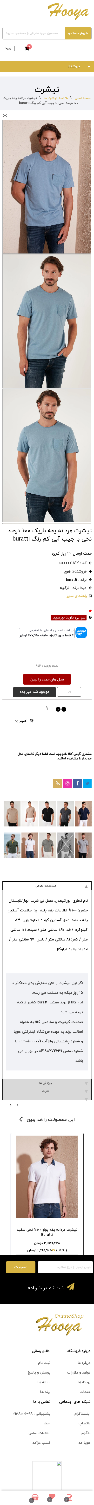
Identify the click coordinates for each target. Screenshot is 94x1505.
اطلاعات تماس (39, 1433)
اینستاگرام (82, 1413)
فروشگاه (74, 66)
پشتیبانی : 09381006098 (31, 1413)
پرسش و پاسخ (39, 1372)
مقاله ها (43, 1382)
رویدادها (84, 1382)
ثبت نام (44, 1363)
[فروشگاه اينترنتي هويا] (68, 11)
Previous (11, 1105)
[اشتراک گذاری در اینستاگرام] (67, 783)
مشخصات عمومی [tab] (45, 886)
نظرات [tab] (45, 1091)
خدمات (85, 1392)
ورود (8, 48)
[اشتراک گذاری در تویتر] (87, 783)
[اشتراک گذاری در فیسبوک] (77, 783)
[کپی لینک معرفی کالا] (57, 783)
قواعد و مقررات (78, 1372)
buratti (71, 580)
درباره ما (84, 1363)
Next (9, 115)
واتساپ (84, 1423)
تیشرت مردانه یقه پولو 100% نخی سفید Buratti (47, 1232)
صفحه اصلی (83, 98)
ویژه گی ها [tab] (45, 1083)
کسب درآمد (41, 1442)
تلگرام (85, 1433)
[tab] (47, 1097)
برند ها (45, 1392)
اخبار (46, 1423)
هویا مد (84, 1442)
